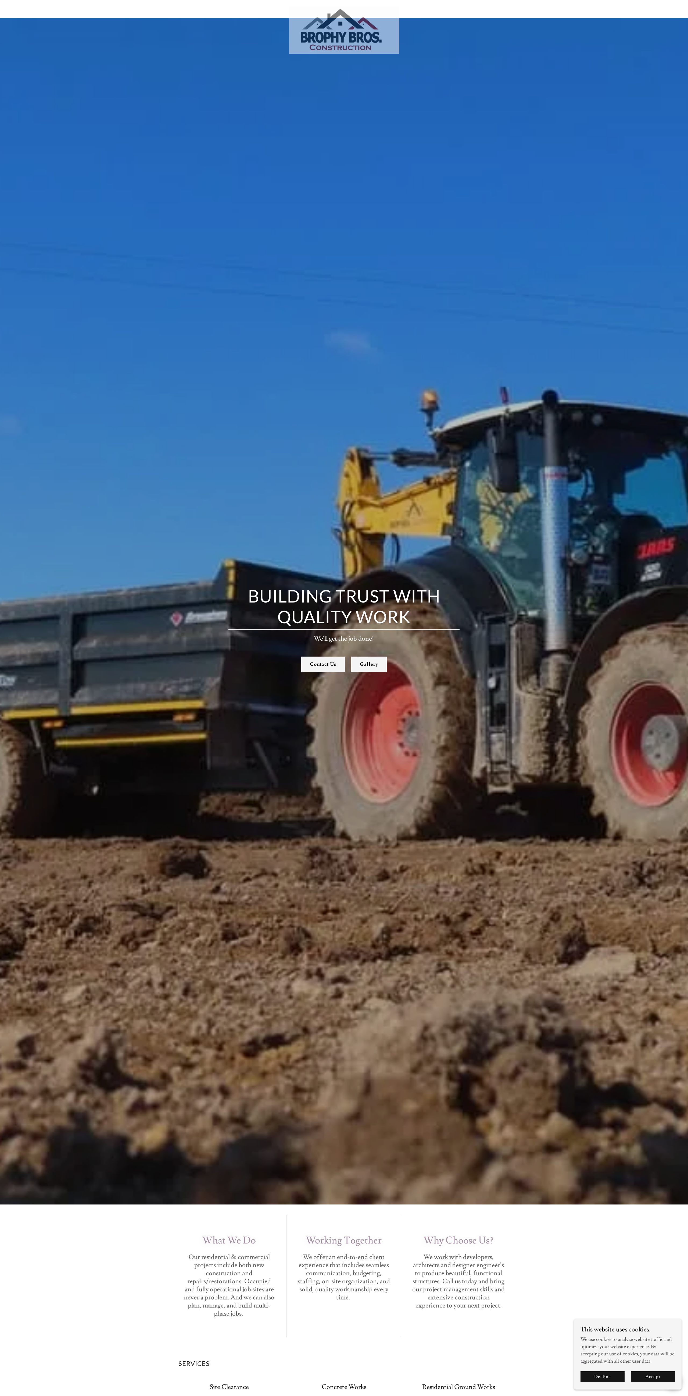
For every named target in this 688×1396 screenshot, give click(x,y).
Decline (602, 1376)
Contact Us (323, 664)
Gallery (369, 664)
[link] (344, 8)
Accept (653, 1376)
